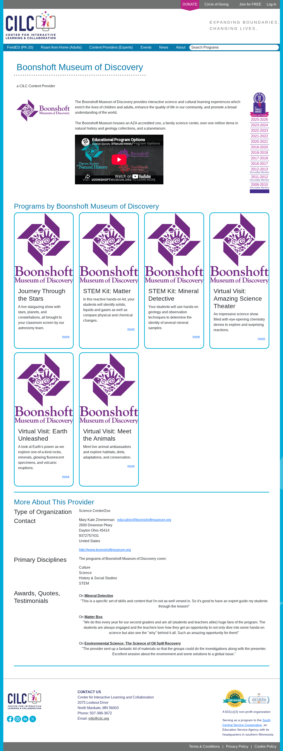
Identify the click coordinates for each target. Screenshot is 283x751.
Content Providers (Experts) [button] (111, 47)
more (65, 336)
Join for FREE (250, 4)
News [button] (163, 47)
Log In (271, 4)
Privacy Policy (237, 746)
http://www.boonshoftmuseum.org (105, 550)
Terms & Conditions (204, 746)
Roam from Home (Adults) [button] (61, 47)
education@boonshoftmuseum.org (144, 520)
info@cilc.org (98, 718)
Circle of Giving (217, 4)
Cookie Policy (265, 746)
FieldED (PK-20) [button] (20, 47)
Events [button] (146, 47)
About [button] (180, 47)
